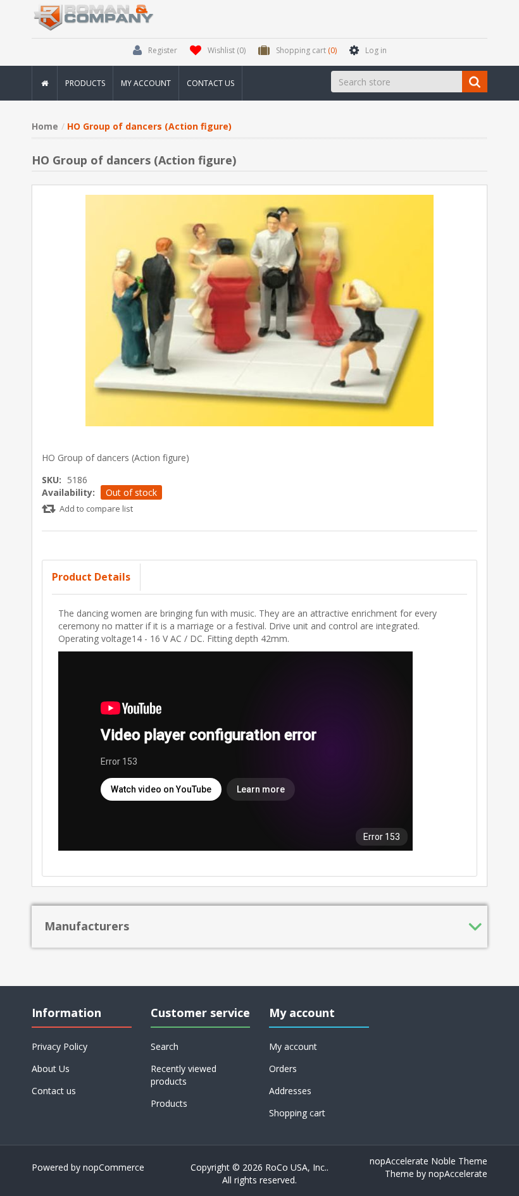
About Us (51, 1069)
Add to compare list (96, 508)
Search (164, 1046)
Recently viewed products (183, 1075)
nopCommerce (113, 1167)
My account (146, 83)
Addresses (290, 1091)
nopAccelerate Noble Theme (428, 1161)
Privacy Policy (59, 1046)
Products (85, 83)
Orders (283, 1069)
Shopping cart (297, 1113)
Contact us (210, 83)
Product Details (91, 577)
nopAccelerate (457, 1174)
